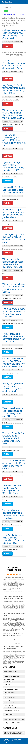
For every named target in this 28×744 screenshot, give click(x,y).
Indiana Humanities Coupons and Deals (12, 75)
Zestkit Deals (7, 717)
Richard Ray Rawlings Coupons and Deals (12, 248)
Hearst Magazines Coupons (10, 702)
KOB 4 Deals (7, 684)
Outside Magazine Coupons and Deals (11, 224)
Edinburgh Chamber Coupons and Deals (12, 500)
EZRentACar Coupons (9, 692)
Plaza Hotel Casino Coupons (11, 689)
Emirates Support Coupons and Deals (11, 524)
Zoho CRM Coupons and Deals (10, 177)
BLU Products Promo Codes (10, 687)
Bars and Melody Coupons (10, 671)
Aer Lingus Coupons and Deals (10, 549)
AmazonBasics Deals (9, 705)
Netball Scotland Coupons (10, 681)
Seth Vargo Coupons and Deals (10, 199)
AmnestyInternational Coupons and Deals (12, 124)
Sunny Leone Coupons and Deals (10, 450)
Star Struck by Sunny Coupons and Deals (12, 398)
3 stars (14, 574)
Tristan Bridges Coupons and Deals (11, 99)
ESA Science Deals (8, 674)
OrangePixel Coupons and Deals (10, 373)
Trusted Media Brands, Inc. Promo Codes (14, 719)
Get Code (8, 46)
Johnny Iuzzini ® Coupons (10, 679)
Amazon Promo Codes (9, 697)
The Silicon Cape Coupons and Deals (11, 298)
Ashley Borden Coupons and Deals (11, 152)
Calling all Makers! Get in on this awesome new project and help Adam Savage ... (14, 733)
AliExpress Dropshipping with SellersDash (13, 742)
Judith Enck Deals (8, 694)
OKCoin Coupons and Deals (9, 273)
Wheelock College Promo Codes (11, 676)
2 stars (10, 574)
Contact (5, 740)
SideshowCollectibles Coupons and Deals (12, 323)
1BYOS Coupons (8, 700)
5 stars (20, 574)
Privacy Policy (11, 740)
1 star (8, 574)
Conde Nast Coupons (9, 714)
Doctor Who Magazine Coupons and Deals (12, 422)
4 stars (16, 574)
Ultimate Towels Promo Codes (11, 707)
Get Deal (7, 181)
